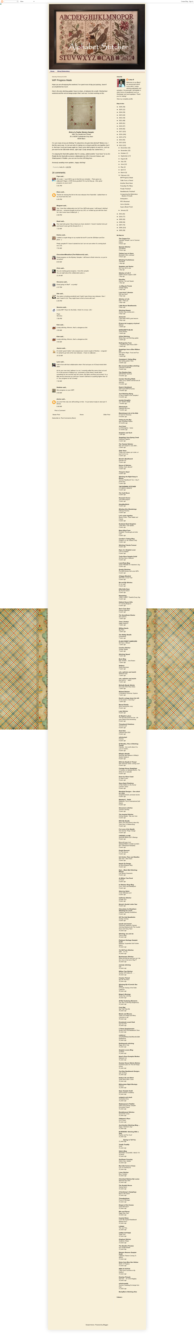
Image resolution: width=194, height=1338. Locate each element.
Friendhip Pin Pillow (126, 186)
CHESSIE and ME (124, 836)
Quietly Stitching (124, 569)
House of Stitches (125, 465)
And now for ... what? (125, 680)
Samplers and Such (125, 433)
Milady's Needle (124, 753)
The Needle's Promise (126, 1246)
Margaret (60, 205)
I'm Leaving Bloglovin (125, 604)
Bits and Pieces (124, 1211)
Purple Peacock (124, 850)
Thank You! (122, 1234)
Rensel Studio (124, 704)
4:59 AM (59, 393)
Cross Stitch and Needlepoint (127, 886)
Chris (58, 268)
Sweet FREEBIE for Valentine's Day (129, 564)
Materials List (123, 1058)
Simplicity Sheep (124, 1241)
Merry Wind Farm (124, 530)
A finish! (121, 1086)
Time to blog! (123, 935)
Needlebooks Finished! (127, 191)
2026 (121, 107)
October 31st (122, 899)
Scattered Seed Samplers (127, 524)
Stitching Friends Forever (127, 545)
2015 (121, 137)
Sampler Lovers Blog (126, 1050)
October (123, 153)
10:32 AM (60, 355)
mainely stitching (125, 965)
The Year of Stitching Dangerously (129, 1002)
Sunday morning (123, 919)
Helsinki (121, 325)
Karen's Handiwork (125, 387)
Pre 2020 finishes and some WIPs (129, 571)
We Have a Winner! (124, 643)
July (122, 161)
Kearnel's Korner (124, 498)
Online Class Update (125, 1161)
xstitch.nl (122, 1035)
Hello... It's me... (124, 951)
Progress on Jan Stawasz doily (128, 540)
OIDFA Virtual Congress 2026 (127, 274)
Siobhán (59, 387)
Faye (58, 176)
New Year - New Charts (125, 858)
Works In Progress (124, 1264)
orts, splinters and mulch (127, 672)
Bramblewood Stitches (126, 1112)
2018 (121, 129)
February (124, 175)
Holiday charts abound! (125, 467)
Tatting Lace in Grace (126, 253)
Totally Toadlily (124, 1144)
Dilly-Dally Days (124, 589)
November (124, 150)
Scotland (121, 1051)
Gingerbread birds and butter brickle (129, 795)
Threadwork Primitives (126, 724)
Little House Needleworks (128, 305)
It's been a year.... (124, 778)
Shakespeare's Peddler (126, 1104)
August (123, 159)
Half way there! (123, 294)
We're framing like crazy (126, 706)
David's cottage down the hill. (129, 698)
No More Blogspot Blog (125, 865)
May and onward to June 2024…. (128, 445)
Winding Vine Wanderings (128, 509)
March (123, 172)
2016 (121, 134)
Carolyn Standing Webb (127, 379)
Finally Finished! (125, 189)
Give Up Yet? (123, 1024)
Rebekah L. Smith (125, 799)
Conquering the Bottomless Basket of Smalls (129, 195)
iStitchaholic (123, 407)
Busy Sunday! (123, 1174)
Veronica (60, 307)
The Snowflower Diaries (127, 615)
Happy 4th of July (124, 1045)
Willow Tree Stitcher (126, 971)
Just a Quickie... (125, 204)
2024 (121, 112)
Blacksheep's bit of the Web (128, 413)
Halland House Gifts (126, 602)
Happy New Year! (124, 1213)
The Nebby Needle (125, 634)
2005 (121, 230)
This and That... (123, 1228)
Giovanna (60, 282)
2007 (121, 225)
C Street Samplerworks (126, 1028)
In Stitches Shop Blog (126, 884)
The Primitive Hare (125, 372)
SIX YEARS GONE (124, 402)
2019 (121, 126)
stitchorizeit (123, 737)
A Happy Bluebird (125, 576)
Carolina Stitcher (124, 648)
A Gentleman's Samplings (127, 1192)
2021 (121, 120)
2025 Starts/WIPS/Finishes (127, 389)
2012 (121, 145)
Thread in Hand (124, 472)
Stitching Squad (124, 654)
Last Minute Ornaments (126, 873)
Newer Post (56, 414)
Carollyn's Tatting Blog (127, 539)
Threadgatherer (124, 1198)
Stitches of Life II (125, 273)
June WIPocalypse (124, 499)
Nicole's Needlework (126, 459)
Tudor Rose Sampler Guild (128, 556)
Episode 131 (122, 460)
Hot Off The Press (124, 979)
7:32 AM (59, 381)
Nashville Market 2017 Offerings (128, 837)
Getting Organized (124, 610)
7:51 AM (59, 248)
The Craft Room (124, 493)
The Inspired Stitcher (126, 814)
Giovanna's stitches (126, 808)
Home (52, 71)
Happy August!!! (123, 623)
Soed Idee (122, 731)
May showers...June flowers (127, 660)
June (122, 164)
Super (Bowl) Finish (126, 207)
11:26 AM (60, 275)
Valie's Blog (123, 1151)
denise (59, 399)
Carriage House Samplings (128, 768)
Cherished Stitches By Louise (129, 1179)
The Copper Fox (124, 238)
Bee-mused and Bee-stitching (129, 366)
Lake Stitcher (123, 711)
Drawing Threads (125, 1277)
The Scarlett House (125, 1185)
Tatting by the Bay (125, 420)
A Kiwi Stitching (124, 336)
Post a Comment (60, 410)
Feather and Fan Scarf (125, 1135)
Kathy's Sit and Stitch (126, 1078)
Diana (59, 192)
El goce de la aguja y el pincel (129, 323)
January (123, 210)
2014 (121, 140)
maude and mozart (125, 924)
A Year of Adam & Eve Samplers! (129, 395)
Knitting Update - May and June (128, 816)
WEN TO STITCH (124, 1269)
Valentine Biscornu (124, 408)
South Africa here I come (126, 1079)
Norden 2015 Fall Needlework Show (129, 1030)
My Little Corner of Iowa (127, 1166)
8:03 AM (59, 262)
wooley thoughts (125, 400)
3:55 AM (59, 330)
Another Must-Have (126, 183)
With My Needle (124, 821)
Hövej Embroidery (63, 71)
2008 (121, 222)
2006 (121, 227)
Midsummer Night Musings (128, 1084)
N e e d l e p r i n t (125, 842)
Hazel (58, 221)
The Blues (122, 261)
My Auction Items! (124, 590)
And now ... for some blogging (127, 1278)
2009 (121, 219)
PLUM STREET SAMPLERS (128, 641)
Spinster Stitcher (124, 247)
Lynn (58, 362)
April (122, 170)
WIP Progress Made (126, 177)
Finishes (121, 739)
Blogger (105, 1325)
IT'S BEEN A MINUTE (125, 488)
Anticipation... (124, 198)
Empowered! (122, 636)
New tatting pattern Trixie (126, 361)
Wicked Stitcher (124, 691)
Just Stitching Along (126, 393)
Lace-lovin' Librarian (126, 292)
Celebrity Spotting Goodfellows (128, 912)
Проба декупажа (124, 667)
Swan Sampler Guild (126, 1091)
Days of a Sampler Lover (127, 550)
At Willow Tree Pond (126, 878)
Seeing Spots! (123, 1187)
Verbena (121, 665)
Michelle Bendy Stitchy (127, 685)
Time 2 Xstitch (124, 621)
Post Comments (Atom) (68, 418)
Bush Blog (122, 659)
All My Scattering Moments (128, 1001)
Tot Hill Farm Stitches (126, 950)
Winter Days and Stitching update (128, 338)
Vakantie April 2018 (124, 732)
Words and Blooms (125, 1014)
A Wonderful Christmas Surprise (128, 693)
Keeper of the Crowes (126, 1205)
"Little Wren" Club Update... (127, 525)
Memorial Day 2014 (124, 1180)
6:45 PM (59, 199)
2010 (121, 216)
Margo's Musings (125, 994)
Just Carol (122, 426)
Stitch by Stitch (124, 891)
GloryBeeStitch (124, 504)
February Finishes (124, 511)
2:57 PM (59, 287)
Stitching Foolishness (126, 260)
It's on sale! (122, 584)
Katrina (59, 235)
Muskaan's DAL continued (126, 255)
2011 (120, 214)
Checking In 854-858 (125, 367)
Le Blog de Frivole (125, 286)
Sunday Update (123, 649)
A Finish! (121, 880)
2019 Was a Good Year (125, 577)
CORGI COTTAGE (125, 1233)
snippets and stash (125, 1097)
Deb (58, 293)
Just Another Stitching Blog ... (129, 1125)
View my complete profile (125, 99)
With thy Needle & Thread (127, 762)
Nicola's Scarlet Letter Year (128, 904)
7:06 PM (59, 318)
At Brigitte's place (125, 716)
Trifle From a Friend (126, 180)
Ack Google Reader (124, 1247)
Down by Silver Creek (126, 776)
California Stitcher (125, 898)
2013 (121, 142)
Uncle (120, 1146)
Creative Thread (124, 978)
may (120, 966)
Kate (58, 325)
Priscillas (122, 279)
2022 (121, 118)
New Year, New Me (124, 1009)
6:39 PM (59, 301)
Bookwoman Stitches (126, 956)
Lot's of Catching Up (125, 1167)
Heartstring (123, 595)
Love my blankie (123, 551)
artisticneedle (123, 1283)
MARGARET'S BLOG (126, 330)
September (124, 156)
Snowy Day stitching (125, 996)
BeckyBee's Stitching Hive (128, 1292)
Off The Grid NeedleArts (127, 917)
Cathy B (131, 79)
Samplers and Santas (126, 266)
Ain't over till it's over (125, 268)
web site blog (123, 1073)
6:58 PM (59, 215)
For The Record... (124, 852)
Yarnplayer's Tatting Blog (127, 359)
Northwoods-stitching (126, 1043)
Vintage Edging (123, 287)
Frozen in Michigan (124, 1200)
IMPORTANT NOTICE (125, 374)
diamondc (122, 317)
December (124, 148)
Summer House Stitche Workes (129, 1063)
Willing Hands (123, 628)
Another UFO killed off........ (127, 973)
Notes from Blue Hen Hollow (128, 1262)
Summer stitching (124, 809)
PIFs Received (125, 201)
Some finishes (123, 331)
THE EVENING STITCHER (127, 486)
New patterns (123, 617)
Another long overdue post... (127, 312)
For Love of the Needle (127, 829)
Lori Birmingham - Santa (126, 428)
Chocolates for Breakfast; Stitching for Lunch (128, 909)
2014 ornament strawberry (126, 1092)
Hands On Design (125, 863)
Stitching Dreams (125, 310)
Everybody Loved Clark (127, 1022)
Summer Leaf (123, 726)
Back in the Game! (124, 1193)
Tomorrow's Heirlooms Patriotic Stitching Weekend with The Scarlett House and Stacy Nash (129, 927)
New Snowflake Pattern (125, 421)
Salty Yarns (123, 450)
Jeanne (59, 348)
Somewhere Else (124, 1099)
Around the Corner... (125, 1114)
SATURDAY (122, 248)
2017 (121, 131)
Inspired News (124, 1218)
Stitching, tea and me (126, 934)
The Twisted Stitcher (126, 444)
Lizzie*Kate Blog (124, 563)
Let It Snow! (122, 1120)
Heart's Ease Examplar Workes (129, 1056)
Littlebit (121, 1226)
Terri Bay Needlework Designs (129, 1071)
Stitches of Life (124, 299)
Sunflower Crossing (125, 1159)
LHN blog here (87, 158)
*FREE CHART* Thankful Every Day (129, 597)
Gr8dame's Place (124, 1118)
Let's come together (126, 515)
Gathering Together (124, 439)
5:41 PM (59, 186)
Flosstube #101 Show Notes (127, 687)
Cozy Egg (122, 1007)
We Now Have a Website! (126, 558)
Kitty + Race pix (123, 300)
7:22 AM (59, 228)
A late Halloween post (125, 893)
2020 (121, 123)
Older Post (106, 414)
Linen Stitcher (124, 1172)
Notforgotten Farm (125, 343)
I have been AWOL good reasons (128, 318)
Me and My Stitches (125, 582)
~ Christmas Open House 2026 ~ (128, 344)
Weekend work (123, 673)
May (122, 167)
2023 (121, 115)
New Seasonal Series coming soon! (129, 763)
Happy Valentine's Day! (125, 1127)
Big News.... (122, 630)
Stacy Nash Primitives (126, 783)
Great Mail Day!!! (124, 1206)
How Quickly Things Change (127, 831)
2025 (121, 109)
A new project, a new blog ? (127, 700)
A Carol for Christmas (125, 415)
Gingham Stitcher (125, 1239)
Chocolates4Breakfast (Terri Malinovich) (70, 254)
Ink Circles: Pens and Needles (129, 857)
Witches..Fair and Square (126, 281)
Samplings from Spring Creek (129, 437)
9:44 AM (59, 406)
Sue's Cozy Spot (124, 608)
